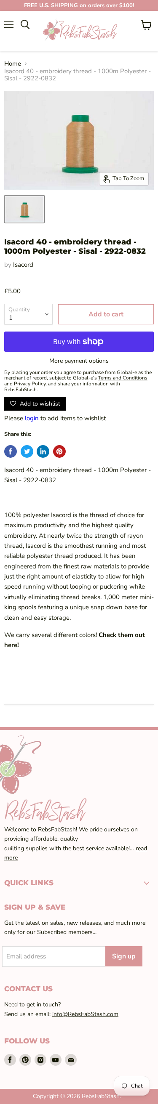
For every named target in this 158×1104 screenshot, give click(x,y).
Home (12, 63)
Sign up (124, 956)
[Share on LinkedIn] (43, 451)
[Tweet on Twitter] (27, 451)
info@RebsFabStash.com (85, 1014)
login (32, 418)
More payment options (79, 361)
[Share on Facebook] (10, 451)
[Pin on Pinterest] (59, 451)
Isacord (23, 264)
